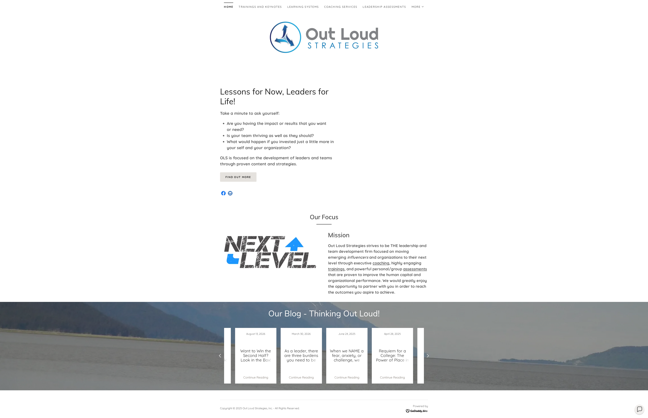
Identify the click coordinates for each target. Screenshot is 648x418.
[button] (418, 7)
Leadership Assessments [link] (384, 6)
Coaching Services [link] (340, 6)
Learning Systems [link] (303, 6)
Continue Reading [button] (255, 377)
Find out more (238, 177)
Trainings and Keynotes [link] (260, 6)
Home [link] (228, 6)
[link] (223, 193)
